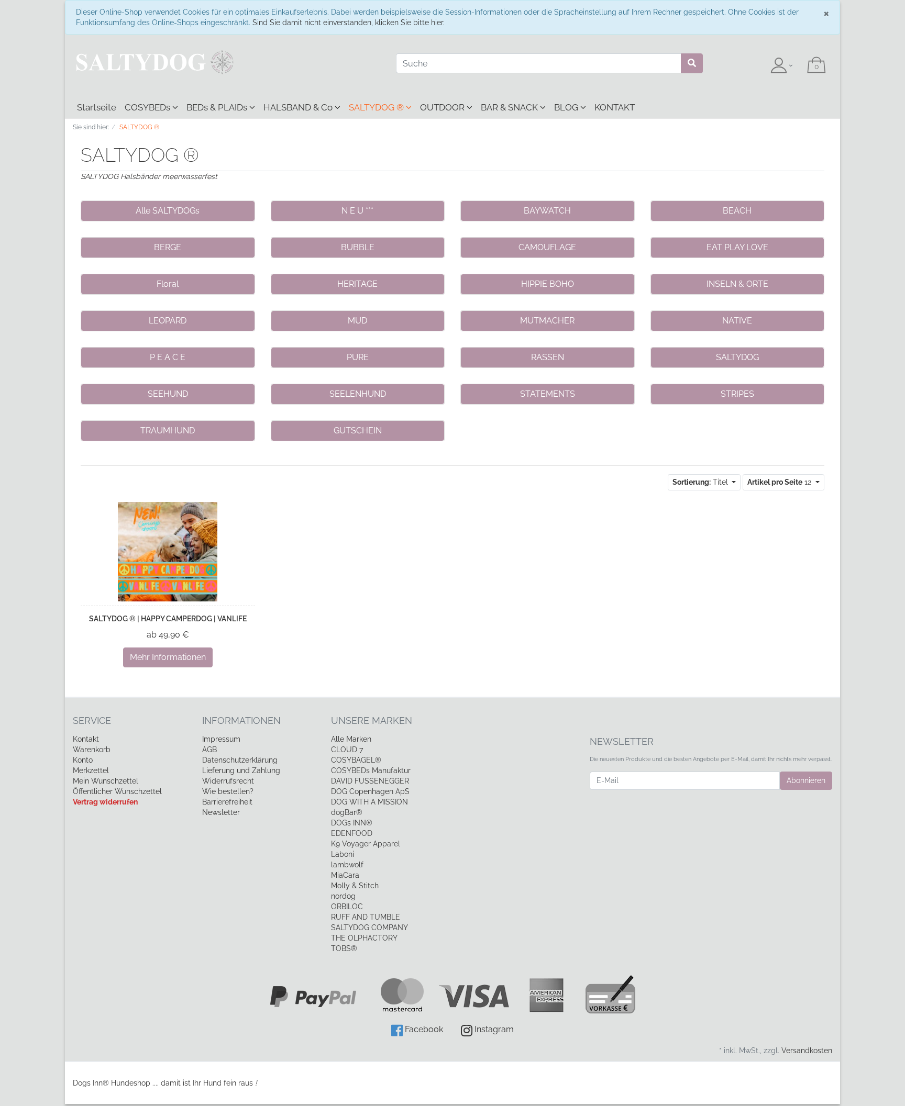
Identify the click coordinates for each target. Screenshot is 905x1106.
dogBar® (346, 812)
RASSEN (547, 357)
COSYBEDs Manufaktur (371, 770)
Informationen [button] (241, 720)
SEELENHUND (357, 394)
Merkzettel (91, 770)
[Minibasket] (816, 66)
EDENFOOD (351, 833)
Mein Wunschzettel (105, 781)
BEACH (737, 211)
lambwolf (347, 865)
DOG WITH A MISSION (369, 802)
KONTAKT (614, 107)
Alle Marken (351, 739)
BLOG (567, 107)
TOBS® (344, 948)
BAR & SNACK (510, 107)
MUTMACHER (547, 321)
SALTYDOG (737, 357)
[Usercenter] (781, 65)
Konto (83, 760)
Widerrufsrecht (228, 781)
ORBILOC (347, 906)
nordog (343, 896)
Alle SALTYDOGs (168, 211)
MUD (357, 321)
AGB (209, 749)
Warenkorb (92, 749)
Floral (168, 284)
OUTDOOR (443, 107)
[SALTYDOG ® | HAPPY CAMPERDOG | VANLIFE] (167, 551)
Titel (701, 482)
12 (780, 482)
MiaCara (345, 875)
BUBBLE (357, 247)
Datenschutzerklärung (240, 760)
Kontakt (86, 739)
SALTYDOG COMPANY (369, 927)
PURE (358, 357)
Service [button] (92, 720)
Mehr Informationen (168, 657)
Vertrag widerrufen (105, 802)
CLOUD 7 (347, 749)
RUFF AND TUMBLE (365, 917)
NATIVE (737, 321)
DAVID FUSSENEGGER (370, 781)
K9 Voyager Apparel (365, 844)
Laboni (342, 854)
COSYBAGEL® (356, 760)
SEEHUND (168, 394)
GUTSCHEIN (358, 430)
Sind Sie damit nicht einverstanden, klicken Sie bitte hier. (348, 22)
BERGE (167, 247)
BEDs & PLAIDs (217, 107)
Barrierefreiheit (227, 802)
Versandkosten (806, 1050)
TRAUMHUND (167, 430)
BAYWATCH (547, 211)
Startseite (96, 107)
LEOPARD (167, 321)
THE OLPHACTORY (364, 938)
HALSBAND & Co (299, 107)
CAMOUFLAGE (547, 247)
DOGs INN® (351, 823)
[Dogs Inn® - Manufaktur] (226, 62)
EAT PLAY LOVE (737, 247)
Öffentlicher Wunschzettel (117, 791)
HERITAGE (357, 284)
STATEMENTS (547, 394)
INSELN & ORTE (737, 284)
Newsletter (221, 812)
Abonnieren (806, 780)
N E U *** (357, 211)
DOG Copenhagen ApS (370, 791)
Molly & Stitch (355, 885)
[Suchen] (692, 63)
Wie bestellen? (227, 791)
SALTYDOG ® (377, 107)
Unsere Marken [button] (371, 720)
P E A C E (167, 357)
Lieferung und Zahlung (241, 770)
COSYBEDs (148, 107)
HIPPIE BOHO (547, 284)
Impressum (221, 739)
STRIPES (737, 394)
